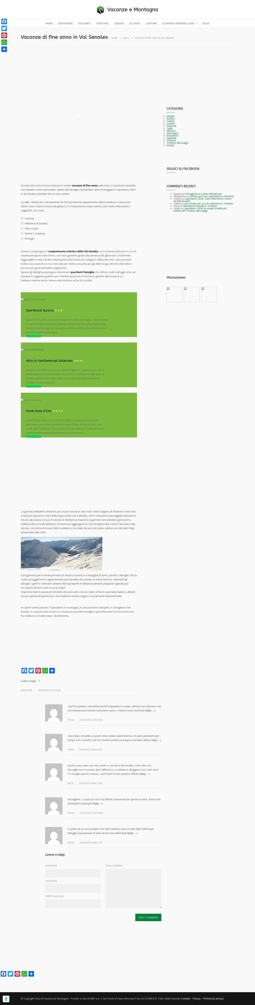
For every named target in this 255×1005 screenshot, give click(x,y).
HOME (49, 23)
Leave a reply (28, 681)
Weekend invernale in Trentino (200, 206)
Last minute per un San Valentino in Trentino (208, 203)
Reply (148, 710)
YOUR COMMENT (114, 865)
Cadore (171, 121)
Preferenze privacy (213, 998)
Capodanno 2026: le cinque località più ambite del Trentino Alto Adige (200, 209)
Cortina (171, 123)
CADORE (119, 23)
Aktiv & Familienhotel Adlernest (49, 361)
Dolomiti (171, 126)
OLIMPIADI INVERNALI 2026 (178, 23)
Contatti (185, 998)
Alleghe (171, 116)
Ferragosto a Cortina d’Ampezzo (203, 193)
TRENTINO (102, 23)
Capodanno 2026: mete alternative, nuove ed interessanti (202, 200)
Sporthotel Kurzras (40, 310)
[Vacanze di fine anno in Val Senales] (79, 119)
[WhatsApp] (4, 42)
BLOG (206, 23)
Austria (170, 118)
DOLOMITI (84, 23)
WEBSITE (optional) (54, 896)
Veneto (171, 145)
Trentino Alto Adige (49, 690)
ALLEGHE (135, 23)
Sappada (171, 138)
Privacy (197, 998)
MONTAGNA (65, 23)
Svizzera (171, 140)
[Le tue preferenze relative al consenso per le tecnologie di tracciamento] (6, 999)
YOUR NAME (51, 865)
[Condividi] (4, 49)
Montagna (172, 133)
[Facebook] (4, 21)
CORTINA (151, 23)
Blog (126, 38)
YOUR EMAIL (51, 880)
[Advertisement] (127, 70)
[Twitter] (4, 28)
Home (114, 38)
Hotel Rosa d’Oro (38, 411)
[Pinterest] (4, 35)
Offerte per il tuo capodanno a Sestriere (211, 196)
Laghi (170, 128)
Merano (171, 130)
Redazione (172, 135)
